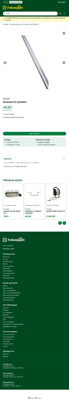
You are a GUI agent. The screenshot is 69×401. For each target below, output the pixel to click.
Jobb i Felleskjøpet (8, 317)
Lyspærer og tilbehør (31, 24)
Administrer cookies (8, 248)
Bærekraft (6, 315)
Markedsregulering (8, 300)
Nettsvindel (6, 275)
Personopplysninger (8, 273)
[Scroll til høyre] (64, 223)
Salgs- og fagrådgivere (9, 290)
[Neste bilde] (64, 62)
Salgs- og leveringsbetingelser (11, 293)
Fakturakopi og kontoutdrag (11, 295)
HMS (4, 319)
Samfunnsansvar (7, 339)
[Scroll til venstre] (60, 223)
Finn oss (5, 259)
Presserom (6, 308)
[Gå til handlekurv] (60, 13)
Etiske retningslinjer (8, 322)
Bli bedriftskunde (8, 288)
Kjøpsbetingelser (7, 271)
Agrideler (5, 356)
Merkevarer (6, 354)
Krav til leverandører (8, 337)
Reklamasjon (6, 268)
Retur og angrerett (8, 266)
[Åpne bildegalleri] (64, 33)
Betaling (5, 264)
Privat (6, 2)
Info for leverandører (9, 334)
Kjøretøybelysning (16, 24)
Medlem (5, 286)
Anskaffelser (6, 341)
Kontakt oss (6, 257)
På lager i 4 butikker (44, 142)
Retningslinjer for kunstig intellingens (13, 324)
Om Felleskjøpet (7, 312)
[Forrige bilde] (5, 62)
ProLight (6, 98)
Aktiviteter (6, 310)
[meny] (64, 13)
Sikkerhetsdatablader (9, 297)
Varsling (5, 346)
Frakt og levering (7, 261)
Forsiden (6, 24)
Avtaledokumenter (8, 344)
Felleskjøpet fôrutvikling (9, 326)
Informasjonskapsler (8, 278)
